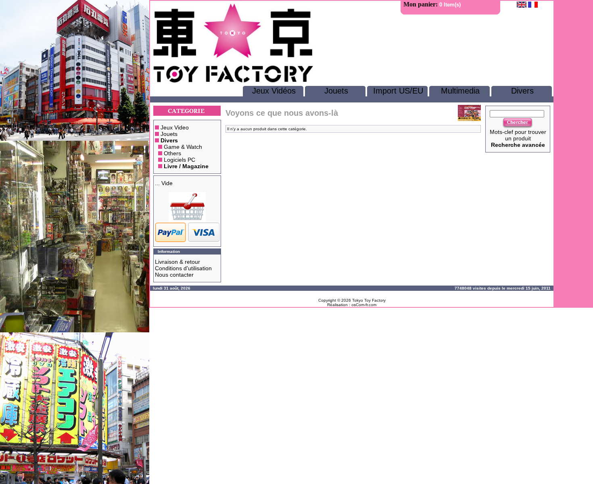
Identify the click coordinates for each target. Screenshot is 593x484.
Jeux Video (175, 127)
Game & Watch (183, 147)
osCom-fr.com (363, 304)
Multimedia (460, 90)
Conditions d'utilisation (183, 268)
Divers (522, 90)
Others (172, 153)
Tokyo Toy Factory (369, 300)
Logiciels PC (179, 159)
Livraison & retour (177, 262)
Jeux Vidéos (274, 90)
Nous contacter (174, 274)
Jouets (336, 90)
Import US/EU (398, 90)
